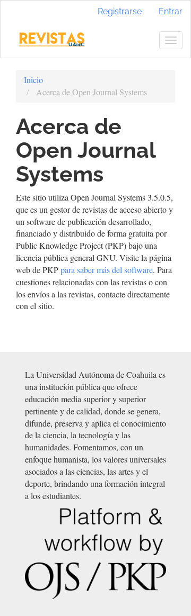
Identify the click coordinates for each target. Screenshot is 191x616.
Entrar (171, 11)
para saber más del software (106, 269)
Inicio (33, 79)
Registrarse (120, 11)
